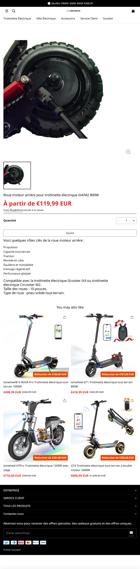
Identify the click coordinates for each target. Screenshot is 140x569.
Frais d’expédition (13, 210)
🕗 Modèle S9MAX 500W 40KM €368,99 (70, 3)
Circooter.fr (16, 550)
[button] (6, 11)
